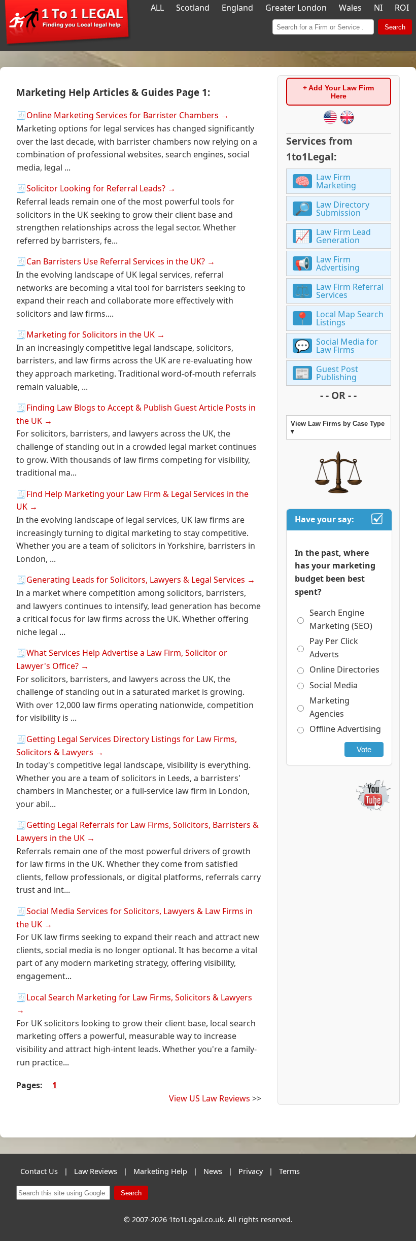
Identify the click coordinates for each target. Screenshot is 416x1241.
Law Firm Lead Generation (343, 236)
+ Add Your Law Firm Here (338, 92)
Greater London (296, 7)
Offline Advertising (345, 728)
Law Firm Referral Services (350, 291)
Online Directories (344, 669)
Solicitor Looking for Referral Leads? (95, 188)
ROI (402, 7)
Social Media (333, 685)
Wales (350, 7)
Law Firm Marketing (336, 181)
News (212, 1171)
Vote (364, 749)
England (237, 7)
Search (395, 27)
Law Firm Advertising (338, 263)
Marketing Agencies (329, 707)
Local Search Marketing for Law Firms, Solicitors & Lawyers (139, 997)
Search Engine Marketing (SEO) (340, 619)
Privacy (250, 1171)
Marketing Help (160, 1171)
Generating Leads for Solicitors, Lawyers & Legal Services (135, 579)
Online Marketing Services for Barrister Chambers (122, 115)
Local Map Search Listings (350, 318)
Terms (289, 1171)
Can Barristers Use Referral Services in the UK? (115, 261)
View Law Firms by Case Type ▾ (338, 427)
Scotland (193, 7)
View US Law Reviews (209, 1098)
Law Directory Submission (342, 208)
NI (378, 7)
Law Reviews (95, 1171)
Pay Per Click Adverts (333, 647)
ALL (157, 7)
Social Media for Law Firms (347, 346)
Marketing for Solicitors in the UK (90, 334)
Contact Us (39, 1171)
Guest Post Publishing (337, 373)
